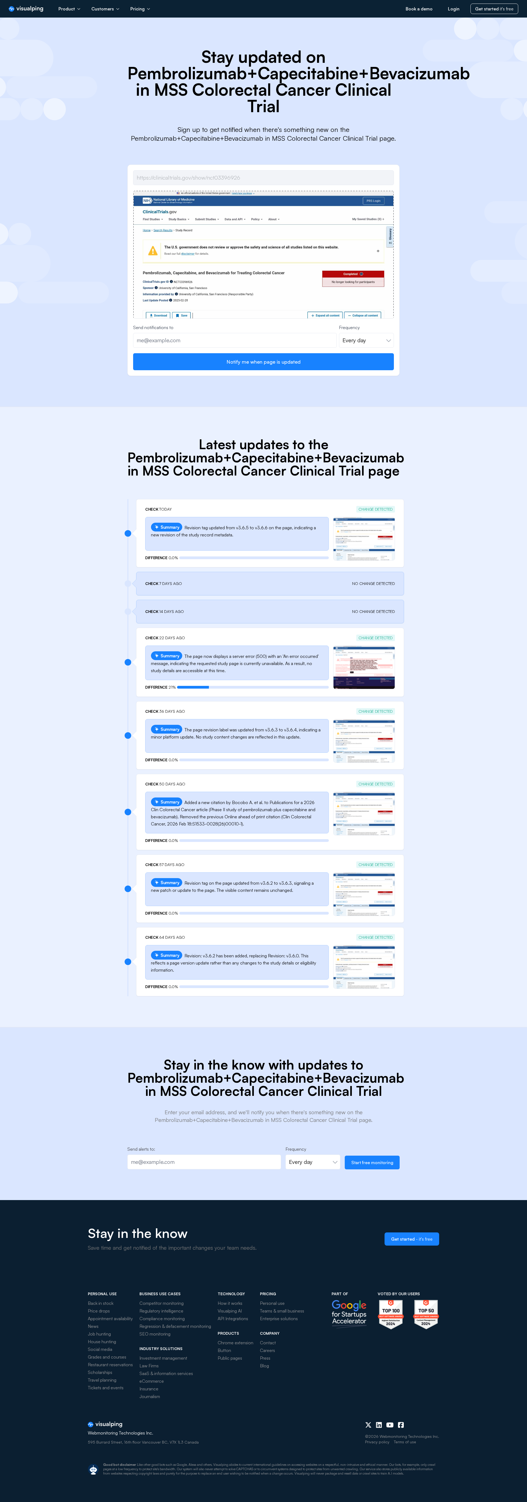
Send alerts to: (141, 1149)
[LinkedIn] (379, 1425)
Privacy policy (377, 1441)
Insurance (148, 1388)
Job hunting (99, 1334)
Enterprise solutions (279, 1318)
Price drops (99, 1311)
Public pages (230, 1358)
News (93, 1326)
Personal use (272, 1303)
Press (265, 1358)
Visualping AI (230, 1311)
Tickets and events (106, 1387)
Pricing (137, 9)
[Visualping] (26, 9)
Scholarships (100, 1372)
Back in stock (100, 1303)
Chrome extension (235, 1342)
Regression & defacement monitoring (175, 1326)
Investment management (163, 1358)
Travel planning (102, 1380)
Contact (268, 1342)
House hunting (102, 1341)
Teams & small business (282, 1311)
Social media (100, 1349)
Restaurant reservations (110, 1364)
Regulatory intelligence (161, 1311)
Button (224, 1350)
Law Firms (149, 1365)
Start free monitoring (372, 1162)
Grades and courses (107, 1357)
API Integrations (233, 1318)
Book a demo (419, 9)
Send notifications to (153, 327)
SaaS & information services (166, 1373)
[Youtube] (390, 1425)
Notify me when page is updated (263, 362)
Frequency (349, 327)
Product (66, 9)
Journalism (149, 1396)
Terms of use (405, 1441)
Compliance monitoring (162, 1318)
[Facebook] (401, 1425)
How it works (230, 1303)
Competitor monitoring (161, 1303)
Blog (264, 1365)
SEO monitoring (154, 1334)
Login (453, 9)
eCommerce (151, 1381)
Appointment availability (110, 1318)
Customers (102, 9)
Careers (267, 1350)
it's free (494, 9)
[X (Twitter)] (368, 1425)
